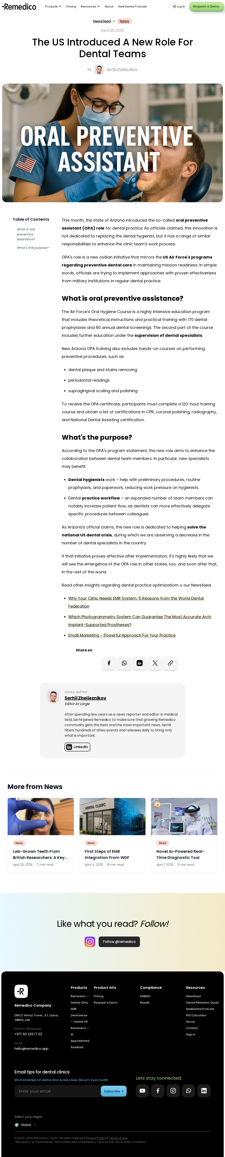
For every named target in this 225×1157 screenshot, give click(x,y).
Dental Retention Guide (202, 1002)
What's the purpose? (33, 248)
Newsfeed (102, 21)
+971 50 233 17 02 (28, 1034)
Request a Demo (206, 6)
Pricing (71, 6)
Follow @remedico (119, 941)
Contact (192, 1028)
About (109, 6)
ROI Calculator (196, 1015)
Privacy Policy (95, 1138)
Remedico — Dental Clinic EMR (80, 1002)
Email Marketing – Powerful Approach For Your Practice (122, 635)
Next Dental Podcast (132, 6)
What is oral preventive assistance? (26, 234)
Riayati (144, 1002)
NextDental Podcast (200, 1009)
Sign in (190, 1034)
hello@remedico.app (32, 1048)
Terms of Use (118, 1138)
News (124, 21)
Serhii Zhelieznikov (122, 69)
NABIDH (145, 996)
